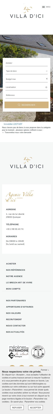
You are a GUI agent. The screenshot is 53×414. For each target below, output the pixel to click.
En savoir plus (17, 401)
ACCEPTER (35, 407)
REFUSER (17, 407)
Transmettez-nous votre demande (18, 132)
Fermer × (45, 369)
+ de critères (45, 113)
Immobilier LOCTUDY (13, 124)
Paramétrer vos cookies (35, 401)
